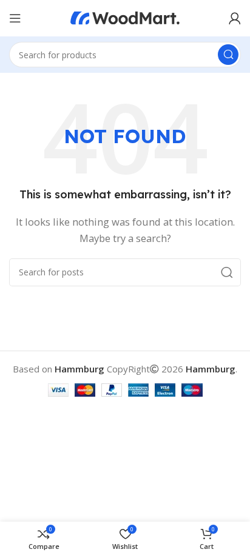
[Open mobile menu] (15, 18)
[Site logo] (125, 17)
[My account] (235, 18)
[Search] (228, 54)
